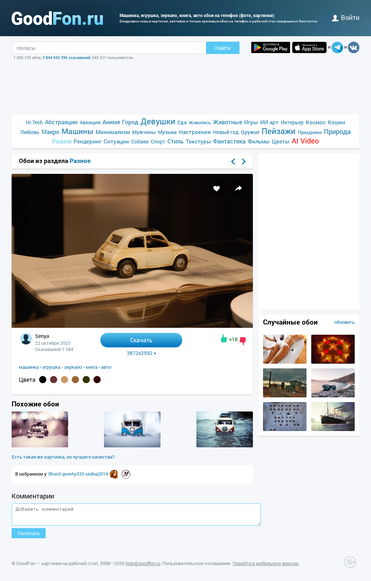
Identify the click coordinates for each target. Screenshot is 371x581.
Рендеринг (87, 141)
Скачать (141, 340)
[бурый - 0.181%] (53, 379)
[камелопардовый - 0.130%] (75, 379)
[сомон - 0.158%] (64, 379)
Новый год (226, 132)
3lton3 (55, 474)
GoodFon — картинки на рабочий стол (57, 563)
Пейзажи (279, 131)
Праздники (310, 132)
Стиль (175, 141)
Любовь (29, 132)
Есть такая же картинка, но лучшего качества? (63, 456)
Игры (251, 122)
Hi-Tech (34, 122)
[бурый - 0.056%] (97, 379)
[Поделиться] (238, 188)
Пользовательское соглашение (196, 563)
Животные (227, 122)
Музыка (167, 132)
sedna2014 (97, 474)
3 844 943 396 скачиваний (66, 57)
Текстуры (198, 141)
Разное (61, 141)
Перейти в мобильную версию (266, 563)
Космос (316, 122)
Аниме (111, 122)
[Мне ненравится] (242, 341)
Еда (182, 122)
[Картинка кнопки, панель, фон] (285, 429)
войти (350, 17)
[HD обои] (270, 47)
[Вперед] (244, 161)
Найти (222, 48)
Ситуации (116, 141)
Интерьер (292, 122)
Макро (50, 131)
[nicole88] (115, 474)
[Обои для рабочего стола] (57, 18)
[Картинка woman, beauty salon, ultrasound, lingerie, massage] (285, 362)
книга (91, 367)
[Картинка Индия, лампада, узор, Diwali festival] (333, 362)
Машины (77, 131)
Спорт (158, 141)
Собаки (140, 141)
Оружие (250, 132)
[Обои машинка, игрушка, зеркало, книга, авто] (132, 325)
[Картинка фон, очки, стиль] (333, 395)
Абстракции (61, 122)
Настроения (195, 131)
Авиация (90, 122)
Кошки (336, 122)
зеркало (73, 367)
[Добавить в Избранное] (216, 188)
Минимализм (113, 131)
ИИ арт (269, 122)
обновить (344, 322)
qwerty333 (73, 474)
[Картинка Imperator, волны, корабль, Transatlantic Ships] (333, 429)
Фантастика (229, 141)
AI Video (305, 141)
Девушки (158, 121)
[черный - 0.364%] (42, 379)
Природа (337, 132)
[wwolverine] (126, 474)
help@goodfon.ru (142, 563)
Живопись (200, 122)
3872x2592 (140, 353)
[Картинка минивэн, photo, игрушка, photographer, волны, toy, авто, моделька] (224, 445)
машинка (29, 367)
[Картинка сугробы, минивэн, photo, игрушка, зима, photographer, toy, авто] (132, 445)
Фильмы (259, 141)
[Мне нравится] (224, 338)
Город (130, 122)
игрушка (51, 367)
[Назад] (233, 161)
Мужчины (144, 132)
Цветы (280, 141)
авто (106, 367)
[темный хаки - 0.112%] (86, 379)
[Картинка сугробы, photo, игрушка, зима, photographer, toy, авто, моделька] (40, 445)
